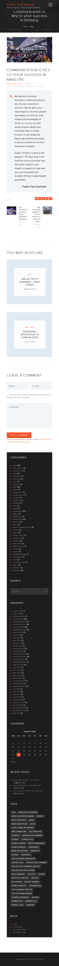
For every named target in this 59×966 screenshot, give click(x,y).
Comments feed (19, 930)
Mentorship (17, 519)
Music (15, 525)
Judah (15, 509)
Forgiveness (17, 492)
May (16, 641)
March (17, 646)
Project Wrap (18, 535)
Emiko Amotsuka (19, 824)
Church (40, 816)
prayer (41, 874)
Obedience (26, 855)
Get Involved (35, 831)
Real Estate (17, 544)
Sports (15, 552)
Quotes (16, 541)
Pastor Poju (17, 862)
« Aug (12, 762)
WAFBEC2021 (17, 901)
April (17, 643)
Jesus (15, 506)
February (18, 616)
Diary (15, 474)
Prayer (15, 533)
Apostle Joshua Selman (23, 816)
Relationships (18, 546)
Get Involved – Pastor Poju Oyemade (28, 791)
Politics (16, 530)
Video (15, 565)
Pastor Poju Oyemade (36, 862)
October (18, 627)
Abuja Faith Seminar (28, 812)
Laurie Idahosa (19, 847)
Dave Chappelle (19, 820)
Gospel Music (18, 495)
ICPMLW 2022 (27, 839)
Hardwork (17, 500)
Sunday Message (19, 554)
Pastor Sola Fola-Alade (23, 870)
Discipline (17, 476)
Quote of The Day (20, 878)
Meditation (17, 517)
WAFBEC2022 (31, 901)
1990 (14, 812)
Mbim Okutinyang (20, 851)
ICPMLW (16, 503)
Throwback (17, 557)
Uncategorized (19, 562)
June (16, 638)
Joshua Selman (18, 843)
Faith (15, 487)
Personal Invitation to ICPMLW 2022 (30, 334)
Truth (20, 84)
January (18, 619)
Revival (34, 878)
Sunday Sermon (31, 882)
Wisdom (16, 570)
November (19, 624)
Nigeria (15, 855)
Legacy (15, 514)
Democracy (17, 471)
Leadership (17, 511)
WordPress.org (19, 932)
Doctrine (16, 479)
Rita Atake (16, 882)
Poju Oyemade (18, 874)
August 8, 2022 (30, 289)
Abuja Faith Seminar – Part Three (29, 281)
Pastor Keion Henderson (23, 859)
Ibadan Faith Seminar (32, 835)
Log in (15, 924)
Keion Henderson (36, 843)
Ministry (14, 84)
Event (32, 327)
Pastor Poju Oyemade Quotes (26, 866)
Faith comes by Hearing (23, 828)
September (19, 630)
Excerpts (16, 484)
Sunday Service (19, 886)
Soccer (15, 549)
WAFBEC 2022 (18, 905)
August (18, 611)
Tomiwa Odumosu (20, 897)
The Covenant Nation (22, 889)
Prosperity (17, 538)
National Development (22, 527)
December (19, 622)
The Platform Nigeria (22, 893)
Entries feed (17, 927)
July (16, 614)
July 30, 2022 (30, 342)
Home (25, 26)
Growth (16, 498)
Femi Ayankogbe (19, 831)
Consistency (18, 468)
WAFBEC (16, 568)
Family (15, 490)
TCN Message (35, 886)
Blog (31, 26)
